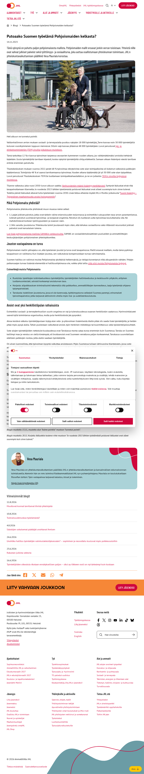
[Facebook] (98, 620)
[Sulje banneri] (132, 351)
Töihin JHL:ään (103, 714)
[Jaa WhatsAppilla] (52, 575)
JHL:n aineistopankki (105, 703)
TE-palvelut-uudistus (61, 675)
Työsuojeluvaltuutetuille (62, 725)
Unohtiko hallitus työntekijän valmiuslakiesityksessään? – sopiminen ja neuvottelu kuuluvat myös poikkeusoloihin (62, 541)
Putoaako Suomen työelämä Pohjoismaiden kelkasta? (47, 25)
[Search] (133, 634)
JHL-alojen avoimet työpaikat (109, 664)
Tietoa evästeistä (15, 766)
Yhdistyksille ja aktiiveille (100, 12)
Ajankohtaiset (14, 12)
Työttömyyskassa (82, 620)
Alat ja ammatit (50, 12)
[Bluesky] (132, 620)
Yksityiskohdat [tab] (56, 358)
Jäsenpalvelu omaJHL (16, 725)
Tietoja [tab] (119, 358)
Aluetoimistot (13, 643)
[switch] (56, 410)
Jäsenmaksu (12, 703)
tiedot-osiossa (99, 389)
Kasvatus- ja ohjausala (106, 668)
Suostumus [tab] (24, 358)
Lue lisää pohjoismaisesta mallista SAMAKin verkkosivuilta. (35, 233)
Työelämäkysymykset (61, 668)
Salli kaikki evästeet (113, 421)
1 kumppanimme (25, 372)
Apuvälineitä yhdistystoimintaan (66, 707)
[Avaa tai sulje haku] (107, 5)
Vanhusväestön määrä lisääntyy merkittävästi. (83, 185)
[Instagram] (109, 620)
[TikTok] (126, 620)
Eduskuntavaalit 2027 (16, 671)
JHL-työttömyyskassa (93, 5)
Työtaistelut (57, 718)
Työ (32, 12)
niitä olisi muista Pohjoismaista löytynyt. (107, 263)
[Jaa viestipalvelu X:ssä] (34, 575)
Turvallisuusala (103, 686)
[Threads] (98, 624)
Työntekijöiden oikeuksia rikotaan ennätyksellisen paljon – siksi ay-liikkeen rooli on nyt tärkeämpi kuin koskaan (60, 564)
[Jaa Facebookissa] (25, 575)
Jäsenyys (72, 12)
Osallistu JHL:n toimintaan (18, 714)
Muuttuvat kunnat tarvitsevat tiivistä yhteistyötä (29, 506)
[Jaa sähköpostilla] (43, 575)
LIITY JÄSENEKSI (126, 587)
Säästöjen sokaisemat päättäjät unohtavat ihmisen (31, 529)
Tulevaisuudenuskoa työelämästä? (23, 517)
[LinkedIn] (121, 620)
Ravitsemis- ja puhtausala (108, 671)
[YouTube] (115, 620)
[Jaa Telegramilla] (61, 575)
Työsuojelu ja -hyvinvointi (63, 671)
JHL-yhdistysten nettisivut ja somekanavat (70, 714)
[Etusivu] (8, 25)
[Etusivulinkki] (13, 6)
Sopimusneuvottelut (15, 664)
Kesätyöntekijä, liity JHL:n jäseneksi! (67, 682)
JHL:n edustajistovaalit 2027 (19, 675)
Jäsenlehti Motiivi (14, 682)
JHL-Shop (10, 729)
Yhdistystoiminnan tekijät (63, 703)
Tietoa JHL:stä (14, 18)
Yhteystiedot (75, 5)
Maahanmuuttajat (14, 722)
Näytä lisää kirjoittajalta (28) (24, 483)
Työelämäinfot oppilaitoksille (109, 707)
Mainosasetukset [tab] (87, 358)
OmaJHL (63, 5)
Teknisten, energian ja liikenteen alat (112, 679)
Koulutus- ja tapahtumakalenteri (21, 679)
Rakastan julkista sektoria (19, 552)
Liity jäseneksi (127, 5)
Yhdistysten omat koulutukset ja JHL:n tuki (70, 711)
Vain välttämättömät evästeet (31, 421)
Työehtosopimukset (60, 664)
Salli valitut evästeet (72, 421)
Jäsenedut (11, 707)
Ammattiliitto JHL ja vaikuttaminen (21, 668)
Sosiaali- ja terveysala (106, 675)
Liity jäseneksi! (13, 699)
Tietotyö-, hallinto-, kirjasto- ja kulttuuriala (115, 682)
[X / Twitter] (104, 620)
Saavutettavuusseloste (36, 766)
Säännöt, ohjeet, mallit (61, 699)
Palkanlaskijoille (104, 711)
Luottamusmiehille (60, 722)
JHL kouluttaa (12, 711)
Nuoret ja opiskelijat (15, 718)
